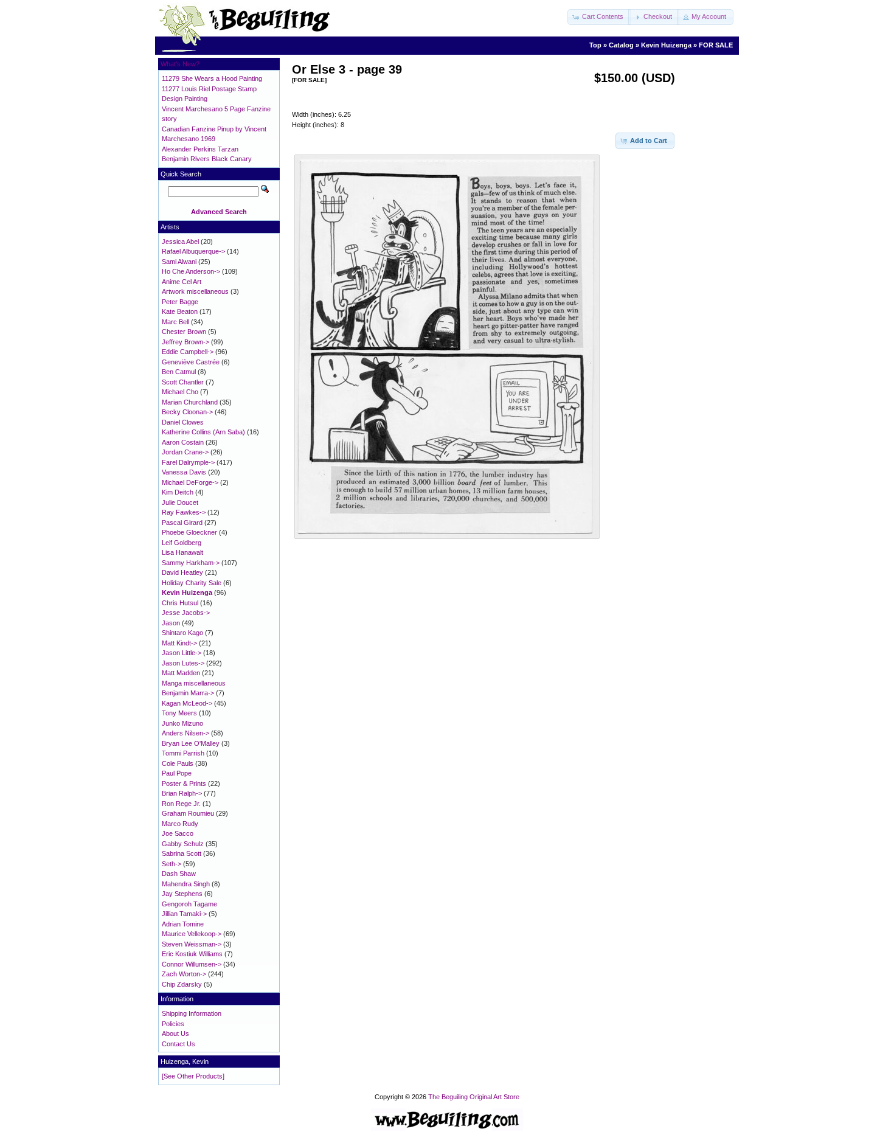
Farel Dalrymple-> (188, 462)
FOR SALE (716, 45)
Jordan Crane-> (185, 452)
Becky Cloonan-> (187, 411)
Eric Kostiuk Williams (192, 953)
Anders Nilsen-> (185, 733)
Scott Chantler (183, 382)
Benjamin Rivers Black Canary (207, 158)
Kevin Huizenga (666, 45)
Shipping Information (191, 1013)
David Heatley (182, 572)
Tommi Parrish (183, 753)
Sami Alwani (179, 261)
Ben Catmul (179, 371)
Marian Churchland (190, 402)
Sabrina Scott (181, 853)
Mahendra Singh (186, 884)
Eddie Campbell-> (187, 351)
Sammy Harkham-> (191, 562)
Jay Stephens (182, 893)
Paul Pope (177, 773)
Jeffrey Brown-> (185, 342)
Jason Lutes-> (183, 663)
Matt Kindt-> (179, 643)
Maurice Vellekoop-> (191, 933)
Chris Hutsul (180, 602)
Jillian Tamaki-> (184, 913)
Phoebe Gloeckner (189, 532)
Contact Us (178, 1043)
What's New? (180, 64)
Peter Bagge (180, 301)
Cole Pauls (177, 763)
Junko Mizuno (182, 723)
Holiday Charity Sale (191, 582)
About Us (175, 1033)
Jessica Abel (180, 241)
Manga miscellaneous (194, 683)
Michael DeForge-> (190, 482)
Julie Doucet (180, 502)
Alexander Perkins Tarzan (200, 149)
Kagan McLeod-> (187, 703)
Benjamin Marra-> (188, 693)
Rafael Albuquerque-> (193, 251)
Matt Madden (181, 672)
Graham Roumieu (188, 813)
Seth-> (171, 863)
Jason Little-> (181, 652)
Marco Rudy (180, 823)
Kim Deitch (177, 492)
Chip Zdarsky (182, 984)
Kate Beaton (180, 311)
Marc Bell (175, 321)
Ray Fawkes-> (184, 512)
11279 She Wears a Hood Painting (212, 78)
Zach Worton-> (184, 974)
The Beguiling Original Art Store (473, 1096)
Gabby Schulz (183, 843)
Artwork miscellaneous (195, 291)
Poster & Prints (184, 783)
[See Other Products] (193, 1076)
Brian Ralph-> (182, 793)
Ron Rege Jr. (181, 803)
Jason (171, 623)
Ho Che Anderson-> (191, 271)
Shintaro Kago (182, 632)
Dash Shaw (179, 873)
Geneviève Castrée (191, 362)
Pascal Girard (182, 522)
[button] (599, 17)
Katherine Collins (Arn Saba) (203, 432)
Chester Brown (184, 331)
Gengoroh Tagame (189, 904)
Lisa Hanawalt (182, 552)
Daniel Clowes (183, 422)
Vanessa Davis (184, 472)
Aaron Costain (183, 442)
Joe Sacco (177, 833)
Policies (173, 1023)
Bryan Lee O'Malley (191, 743)
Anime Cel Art (181, 281)
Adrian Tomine (183, 924)
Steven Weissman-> (191, 944)
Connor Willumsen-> (191, 964)
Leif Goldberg (181, 542)
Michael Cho (180, 391)
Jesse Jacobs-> (186, 612)
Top (595, 45)
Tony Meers (179, 713)
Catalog (621, 45)
